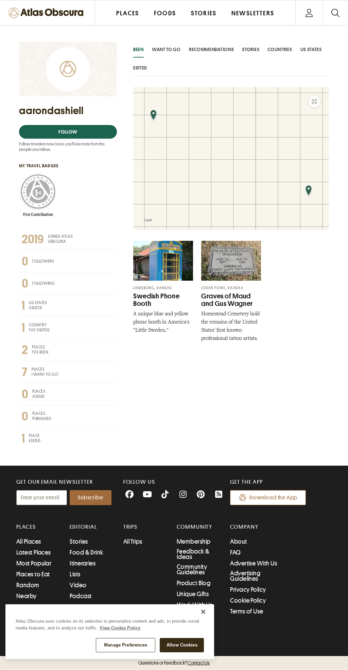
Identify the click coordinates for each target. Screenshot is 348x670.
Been (138, 49)
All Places (28, 541)
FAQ (235, 552)
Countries (279, 49)
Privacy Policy (248, 589)
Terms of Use (246, 611)
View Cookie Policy (120, 627)
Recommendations (211, 49)
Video (78, 585)
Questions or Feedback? (174, 662)
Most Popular (33, 563)
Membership (194, 541)
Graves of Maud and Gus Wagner (227, 300)
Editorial (83, 527)
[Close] (203, 611)
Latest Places (33, 552)
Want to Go (166, 49)
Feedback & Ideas (193, 554)
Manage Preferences (125, 645)
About (238, 541)
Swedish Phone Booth (156, 300)
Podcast (80, 596)
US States (311, 49)
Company (244, 527)
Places (26, 527)
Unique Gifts (193, 594)
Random (27, 585)
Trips (130, 527)
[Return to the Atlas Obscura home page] (47, 13)
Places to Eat (33, 574)
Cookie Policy (248, 600)
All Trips (132, 541)
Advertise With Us (253, 563)
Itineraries (82, 563)
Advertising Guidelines (245, 576)
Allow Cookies (182, 645)
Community (194, 527)
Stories (250, 49)
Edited (140, 67)
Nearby (26, 596)
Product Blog (193, 583)
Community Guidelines (192, 569)
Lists (75, 574)
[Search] (335, 13)
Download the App (273, 497)
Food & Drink (86, 552)
